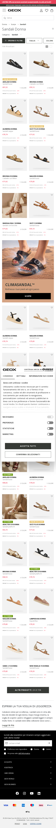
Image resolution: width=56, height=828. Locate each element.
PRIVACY (17, 824)
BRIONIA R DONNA (10, 176)
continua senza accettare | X (38, 369)
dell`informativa (24, 753)
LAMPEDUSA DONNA (38, 619)
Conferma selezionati (28, 454)
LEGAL (25, 824)
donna (4, 24)
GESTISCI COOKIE (35, 824)
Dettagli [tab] (21, 376)
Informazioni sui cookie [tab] (41, 376)
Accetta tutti (28, 446)
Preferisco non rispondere (17, 749)
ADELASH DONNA (9, 82)
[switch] (50, 422)
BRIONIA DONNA (36, 82)
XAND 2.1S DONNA (10, 666)
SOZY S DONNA (36, 223)
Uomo (48, 749)
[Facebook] (17, 794)
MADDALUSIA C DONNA (12, 223)
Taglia (32, 41)
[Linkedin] (39, 794)
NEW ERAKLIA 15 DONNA (39, 666)
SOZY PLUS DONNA (37, 129)
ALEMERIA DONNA (10, 129)
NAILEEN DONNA (36, 176)
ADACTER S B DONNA (11, 524)
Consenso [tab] (8, 376)
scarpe (13, 24)
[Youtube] (31, 794)
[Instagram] (24, 794)
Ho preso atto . (19, 753)
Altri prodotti (28, 690)
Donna (36, 749)
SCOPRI (28, 296)
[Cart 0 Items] (52, 11)
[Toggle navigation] (4, 10)
